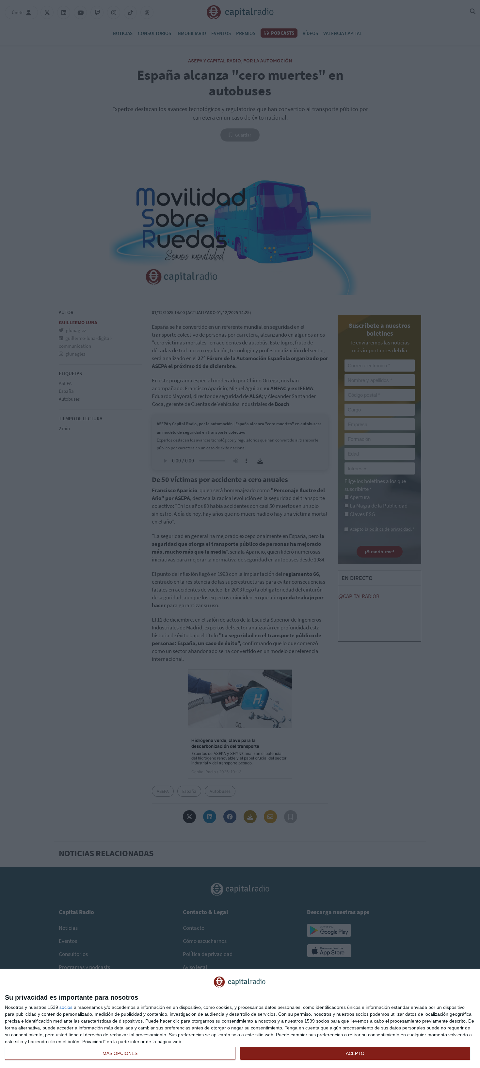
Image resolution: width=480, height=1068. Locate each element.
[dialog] (240, 1018)
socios (65, 1007)
